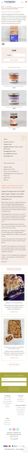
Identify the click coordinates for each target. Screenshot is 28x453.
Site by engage (19, 449)
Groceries (9, 6)
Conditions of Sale (20, 407)
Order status (7, 420)
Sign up (14, 388)
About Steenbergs (7, 403)
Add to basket (14, 60)
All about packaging (7, 401)
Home (2, 6)
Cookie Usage (20, 414)
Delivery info (7, 422)
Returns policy (7, 424)
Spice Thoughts (7, 397)
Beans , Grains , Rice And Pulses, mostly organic (12, 7)
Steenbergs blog (21, 399)
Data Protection (20, 412)
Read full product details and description (10, 23)
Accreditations (20, 401)
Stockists (7, 405)
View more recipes (14, 364)
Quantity (9, 55)
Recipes (21, 397)
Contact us (7, 406)
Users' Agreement (21, 409)
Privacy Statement (21, 411)
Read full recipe (14, 311)
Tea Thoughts (7, 399)
